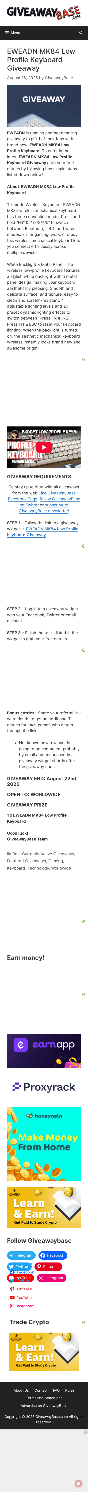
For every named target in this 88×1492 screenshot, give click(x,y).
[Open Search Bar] (81, 33)
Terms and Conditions (44, 1398)
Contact (40, 1390)
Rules (70, 1390)
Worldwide (61, 868)
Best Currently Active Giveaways (43, 853)
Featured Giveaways (26, 861)
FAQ (56, 1390)
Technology (38, 868)
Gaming (55, 861)
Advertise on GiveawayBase (44, 1405)
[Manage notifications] (78, 1483)
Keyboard (16, 868)
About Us (21, 1390)
